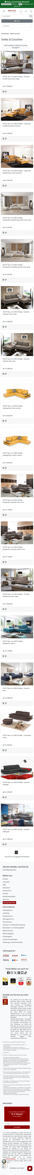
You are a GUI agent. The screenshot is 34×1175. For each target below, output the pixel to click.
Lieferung (6, 913)
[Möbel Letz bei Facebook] (8, 973)
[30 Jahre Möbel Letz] (5, 1002)
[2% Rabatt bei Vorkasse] (7, 955)
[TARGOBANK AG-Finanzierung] (7, 960)
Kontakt (5, 879)
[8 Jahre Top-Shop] (28, 981)
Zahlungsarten (8, 910)
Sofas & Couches (15, 33)
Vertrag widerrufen (9, 902)
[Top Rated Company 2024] (13, 981)
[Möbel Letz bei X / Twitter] (15, 973)
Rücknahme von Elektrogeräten (13, 928)
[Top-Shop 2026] (20, 981)
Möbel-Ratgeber (8, 933)
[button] (21, 11)
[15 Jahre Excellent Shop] (5, 981)
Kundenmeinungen (9, 896)
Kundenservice (8, 916)
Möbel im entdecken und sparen (17, 4)
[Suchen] (31, 16)
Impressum (6, 888)
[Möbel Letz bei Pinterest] (19, 973)
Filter (18, 21)
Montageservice (8, 919)
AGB (4, 885)
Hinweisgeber (7, 936)
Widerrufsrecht (8, 931)
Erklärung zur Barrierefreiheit (12, 942)
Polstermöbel (5, 33)
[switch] (4, 1167)
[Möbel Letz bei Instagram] (12, 973)
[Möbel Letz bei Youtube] (22, 973)
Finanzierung (7, 922)
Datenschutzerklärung (9, 1159)
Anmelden (6, 882)
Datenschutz (7, 891)
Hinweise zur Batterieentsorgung (14, 925)
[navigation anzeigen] (3, 11)
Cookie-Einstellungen (10, 939)
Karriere (5, 893)
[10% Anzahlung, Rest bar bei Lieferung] (16, 955)
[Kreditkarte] (16, 960)
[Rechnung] (25, 960)
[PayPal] (25, 955)
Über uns (6, 899)
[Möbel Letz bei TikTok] (25, 973)
